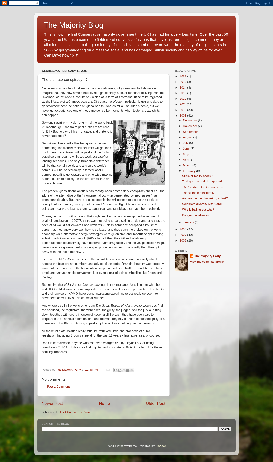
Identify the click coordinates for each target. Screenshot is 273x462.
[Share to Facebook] (128, 370)
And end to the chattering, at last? (205, 198)
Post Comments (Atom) (76, 412)
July (186, 142)
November (190, 126)
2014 (183, 87)
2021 (183, 76)
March (187, 165)
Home (104, 403)
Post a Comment (58, 386)
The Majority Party (207, 256)
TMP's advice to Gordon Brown (203, 187)
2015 (183, 81)
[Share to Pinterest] (132, 370)
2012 (183, 98)
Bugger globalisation (196, 215)
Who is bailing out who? (198, 209)
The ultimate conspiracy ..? (200, 192)
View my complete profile (207, 261)
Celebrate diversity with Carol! (202, 203)
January (189, 222)
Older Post (155, 403)
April (186, 159)
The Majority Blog (73, 25)
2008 (183, 229)
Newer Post (52, 403)
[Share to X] (124, 370)
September (191, 131)
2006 (183, 240)
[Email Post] (108, 369)
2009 (183, 115)
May (186, 154)
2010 (183, 110)
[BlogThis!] (120, 370)
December (190, 120)
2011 (183, 104)
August (188, 137)
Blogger (160, 445)
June (186, 148)
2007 (183, 234)
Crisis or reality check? (197, 176)
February (189, 171)
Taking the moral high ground (202, 181)
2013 (183, 93)
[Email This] (115, 370)
